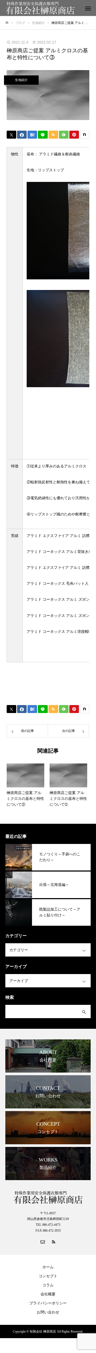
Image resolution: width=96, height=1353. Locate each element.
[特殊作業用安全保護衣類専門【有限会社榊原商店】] (42, 8)
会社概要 (48, 1294)
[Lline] (42, 135)
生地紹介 (21, 80)
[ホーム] (7, 22)
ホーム (48, 1267)
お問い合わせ (48, 1312)
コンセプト (48, 1276)
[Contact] (42, 1241)
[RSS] (53, 1241)
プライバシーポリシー (48, 1303)
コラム (48, 1285)
